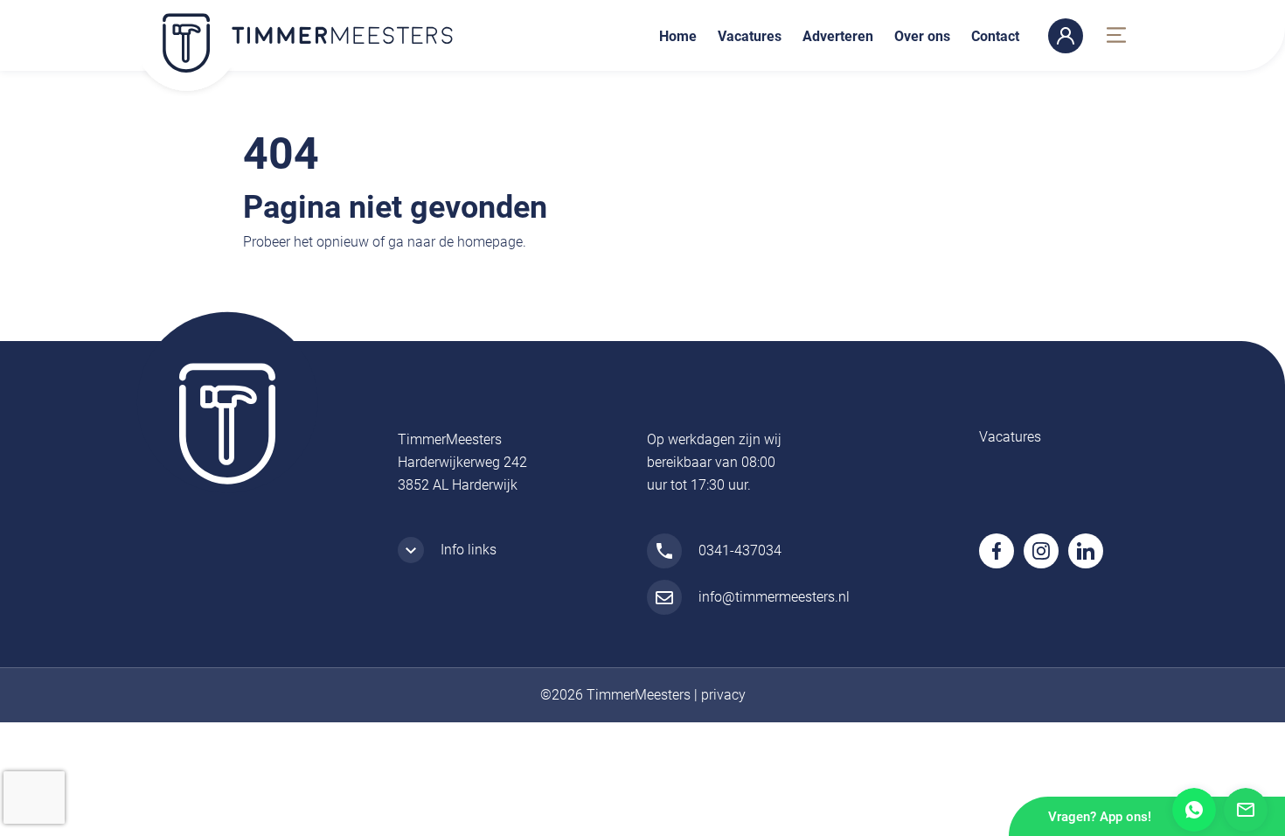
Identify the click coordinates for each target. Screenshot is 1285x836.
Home (678, 36)
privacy (723, 694)
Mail (1246, 810)
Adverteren (837, 36)
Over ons (922, 36)
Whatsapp (1194, 810)
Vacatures (749, 36)
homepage (490, 241)
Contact (995, 36)
